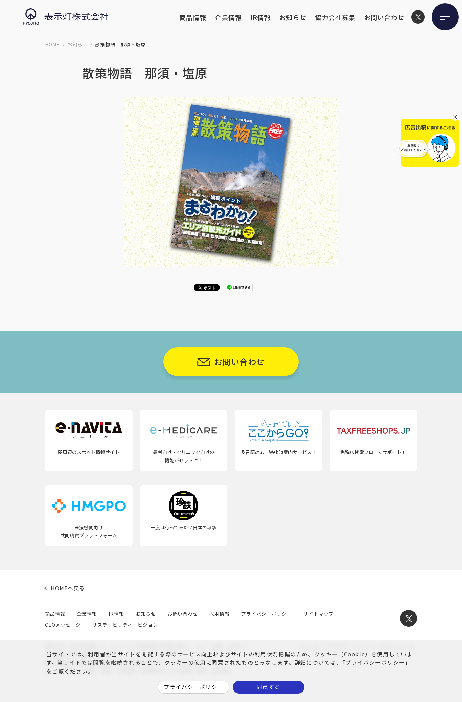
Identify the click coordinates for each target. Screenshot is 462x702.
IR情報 (260, 17)
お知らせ (292, 17)
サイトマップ (318, 613)
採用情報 (219, 613)
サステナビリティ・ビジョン (125, 624)
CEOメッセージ (63, 624)
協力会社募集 (335, 17)
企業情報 (228, 17)
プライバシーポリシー (266, 613)
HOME (52, 44)
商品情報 (192, 17)
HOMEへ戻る (68, 588)
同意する (268, 687)
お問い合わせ (384, 17)
